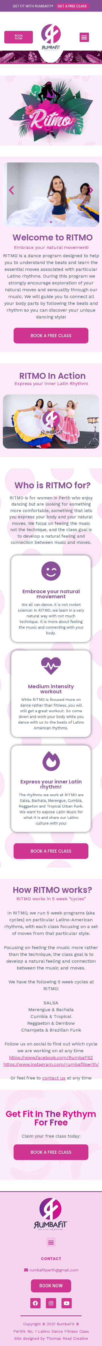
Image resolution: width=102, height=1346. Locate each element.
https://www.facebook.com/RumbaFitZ (51, 1057)
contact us (53, 1078)
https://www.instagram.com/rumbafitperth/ (51, 1064)
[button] (84, 37)
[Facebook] (35, 1303)
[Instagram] (51, 1303)
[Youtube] (66, 1303)
